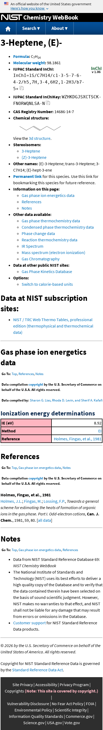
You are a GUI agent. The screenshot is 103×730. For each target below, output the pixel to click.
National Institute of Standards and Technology (11, 17)
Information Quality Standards (36, 716)
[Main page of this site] (8, 28)
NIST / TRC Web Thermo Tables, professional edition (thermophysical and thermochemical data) (53, 326)
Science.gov (33, 722)
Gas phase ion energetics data (48, 195)
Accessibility (46, 684)
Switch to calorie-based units (47, 284)
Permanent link (27, 176)
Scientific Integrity (71, 710)
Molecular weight (29, 62)
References (31, 201)
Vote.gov (72, 722)
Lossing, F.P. (54, 501)
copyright (36, 384)
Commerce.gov (79, 716)
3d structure (39, 138)
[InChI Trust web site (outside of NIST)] (96, 72)
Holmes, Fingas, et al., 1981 (77, 438)
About (58, 28)
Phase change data (38, 233)
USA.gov (54, 722)
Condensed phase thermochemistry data (58, 227)
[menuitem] (8, 28)
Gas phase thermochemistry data (51, 220)
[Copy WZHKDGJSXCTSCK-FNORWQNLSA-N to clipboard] (48, 104)
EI (99, 430)
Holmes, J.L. (11, 501)
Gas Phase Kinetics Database (47, 271)
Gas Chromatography (40, 258)
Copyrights (14, 691)
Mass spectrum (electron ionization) (53, 252)
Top (14, 374)
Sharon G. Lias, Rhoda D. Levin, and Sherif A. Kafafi (66, 400)
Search (29, 28)
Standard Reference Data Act (37, 669)
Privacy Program (74, 684)
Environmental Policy (33, 710)
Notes (27, 208)
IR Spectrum (32, 246)
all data (44, 520)
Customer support (29, 622)
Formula (21, 56)
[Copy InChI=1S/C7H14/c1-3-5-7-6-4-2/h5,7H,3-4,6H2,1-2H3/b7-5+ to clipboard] (21, 89)
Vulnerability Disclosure (28, 703)
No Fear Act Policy (67, 703)
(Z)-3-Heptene (34, 157)
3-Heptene (31, 151)
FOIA (90, 703)
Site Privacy (22, 684)
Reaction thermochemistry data (49, 239)
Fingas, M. (33, 501)
